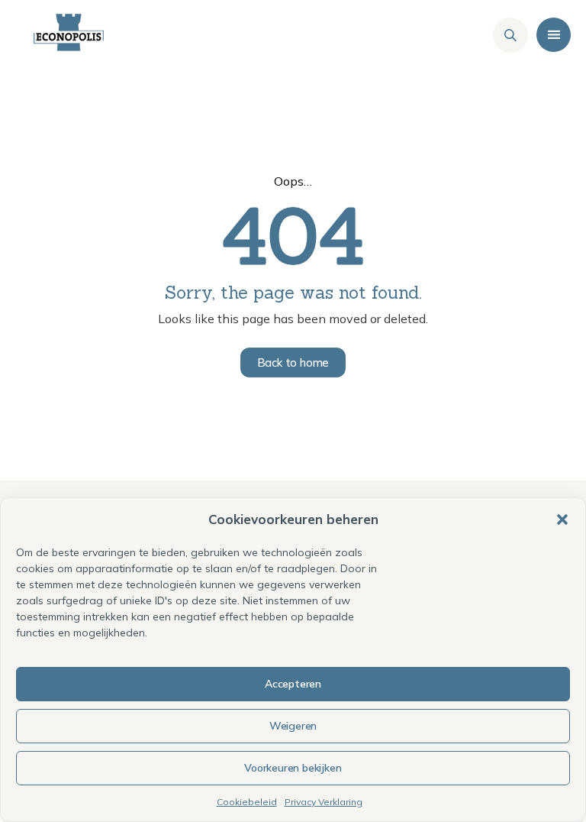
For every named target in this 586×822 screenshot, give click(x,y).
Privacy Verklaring (323, 801)
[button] (562, 519)
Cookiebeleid (247, 801)
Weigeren (293, 726)
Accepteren (293, 684)
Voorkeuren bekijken (292, 768)
